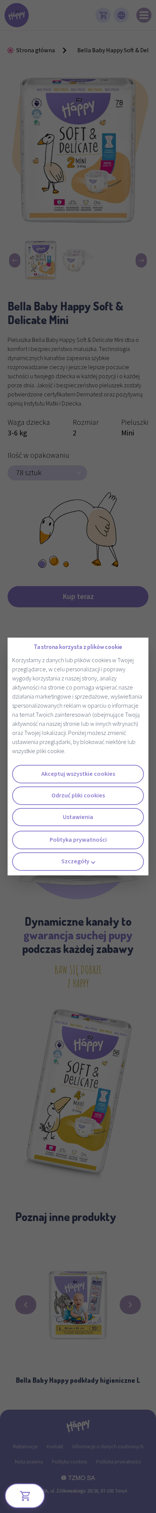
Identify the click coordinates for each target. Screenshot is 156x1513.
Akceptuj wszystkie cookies (78, 774)
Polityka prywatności (78, 840)
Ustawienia (78, 817)
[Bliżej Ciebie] (25, 1495)
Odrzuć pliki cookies (78, 795)
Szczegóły (75, 861)
